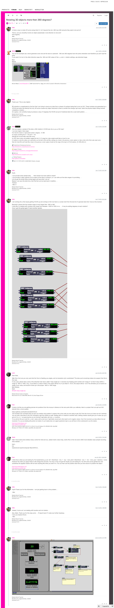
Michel (13, 51)
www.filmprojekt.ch (24, 83)
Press (93, 1)
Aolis (13, 27)
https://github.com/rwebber (18, 158)
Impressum (104, 1)
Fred (13, 404)
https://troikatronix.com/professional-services (23, 146)
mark (13, 373)
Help (20, 10)
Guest (13, 437)
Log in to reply (103, 23)
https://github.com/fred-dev (19, 424)
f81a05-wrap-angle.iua (18, 390)
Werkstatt (28, 10)
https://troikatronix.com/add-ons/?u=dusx (22, 154)
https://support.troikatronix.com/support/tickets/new (25, 150)
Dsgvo (97, 1)
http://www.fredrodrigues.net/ (19, 423)
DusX (13, 126)
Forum (13, 10)
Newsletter (39, 10)
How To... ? (12, 23)
